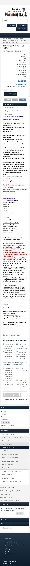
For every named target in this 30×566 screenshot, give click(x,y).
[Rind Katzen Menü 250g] (8, 345)
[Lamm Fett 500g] (8, 381)
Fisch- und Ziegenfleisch (10, 461)
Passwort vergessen (7, 425)
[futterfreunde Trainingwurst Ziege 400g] (8, 370)
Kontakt (7, 552)
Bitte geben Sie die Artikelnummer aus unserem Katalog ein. (13, 509)
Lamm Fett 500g (8, 384)
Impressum (8, 548)
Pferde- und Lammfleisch (10, 454)
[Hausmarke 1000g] (8, 353)
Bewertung (8, 114)
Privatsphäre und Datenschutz (14, 544)
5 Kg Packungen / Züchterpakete (12, 437)
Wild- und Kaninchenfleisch (10, 458)
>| (18, 394)
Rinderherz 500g (22, 348)
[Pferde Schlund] (21, 368)
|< (5, 394)
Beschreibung (9, 104)
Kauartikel (5, 468)
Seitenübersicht (8, 528)
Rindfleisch (5, 441)
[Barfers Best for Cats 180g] (21, 381)
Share (23, 99)
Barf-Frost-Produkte (8, 434)
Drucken (15, 99)
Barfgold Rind (7, 444)
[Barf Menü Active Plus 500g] (21, 353)
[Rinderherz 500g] (21, 345)
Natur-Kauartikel (7, 474)
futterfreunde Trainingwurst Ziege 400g (8, 376)
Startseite (8, 550)
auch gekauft (9, 107)
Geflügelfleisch (7, 451)
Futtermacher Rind (8, 447)
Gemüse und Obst (8, 464)
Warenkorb (21, 29)
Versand (23, 86)
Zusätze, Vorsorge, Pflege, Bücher (12, 471)
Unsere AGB (8, 546)
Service (11, 25)
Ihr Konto (22, 25)
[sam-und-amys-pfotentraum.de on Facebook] (26, 536)
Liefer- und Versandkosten (13, 542)
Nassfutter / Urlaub (8, 478)
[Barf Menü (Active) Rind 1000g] (13, 51)
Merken (8, 99)
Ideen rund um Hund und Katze (11, 481)
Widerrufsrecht (9, 554)
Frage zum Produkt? (11, 111)
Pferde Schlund (22, 371)
